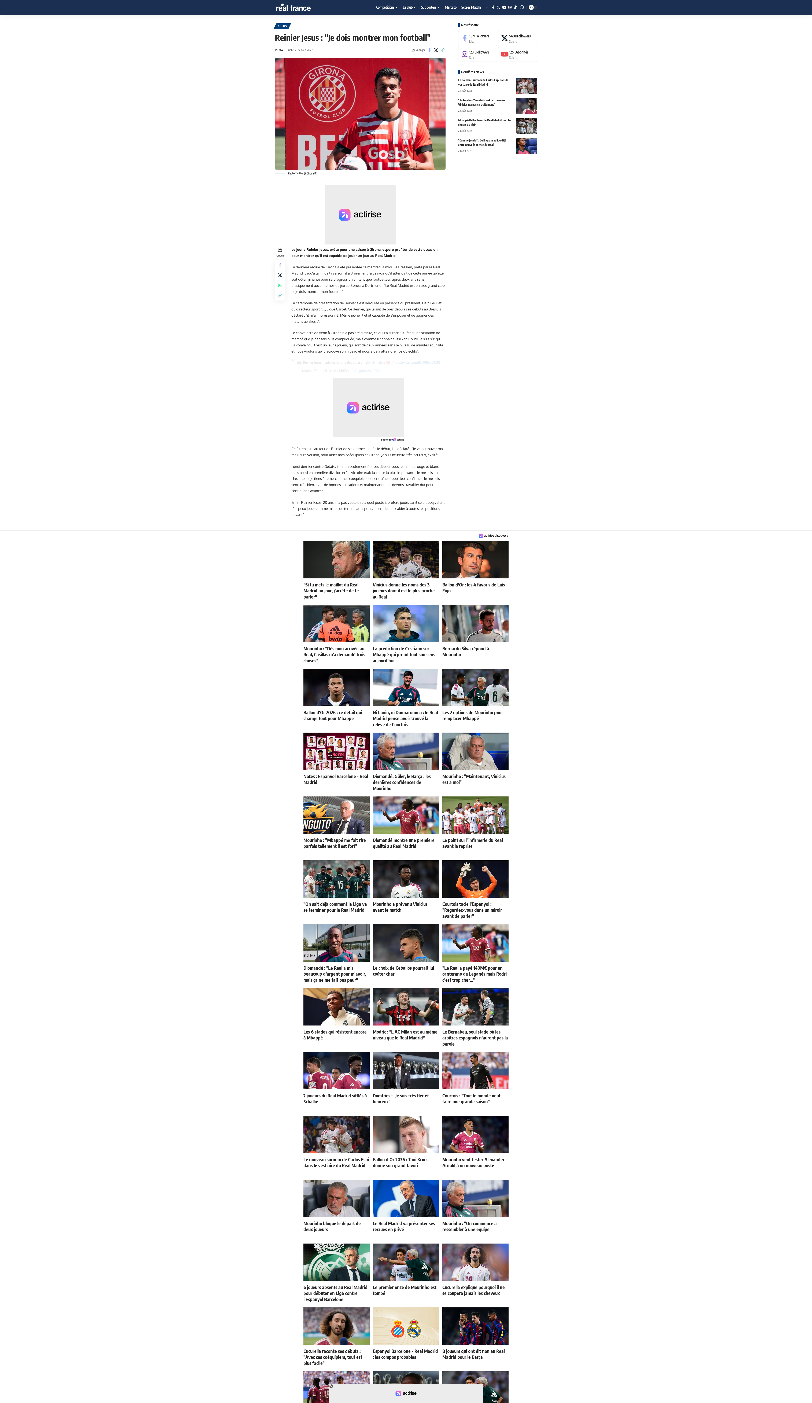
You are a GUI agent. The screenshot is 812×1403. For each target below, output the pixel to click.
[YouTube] (504, 7)
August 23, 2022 (367, 370)
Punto (279, 50)
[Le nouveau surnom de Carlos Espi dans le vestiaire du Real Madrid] (526, 86)
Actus (282, 26)
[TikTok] (515, 7)
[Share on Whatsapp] (280, 285)
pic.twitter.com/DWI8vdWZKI (418, 362)
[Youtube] (517, 54)
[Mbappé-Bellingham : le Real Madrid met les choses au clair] (526, 126)
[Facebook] (493, 7)
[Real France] (302, 7)
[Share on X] (436, 50)
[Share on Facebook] (429, 50)
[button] (487, 7)
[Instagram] (510, 7)
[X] (498, 7)
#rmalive (378, 362)
